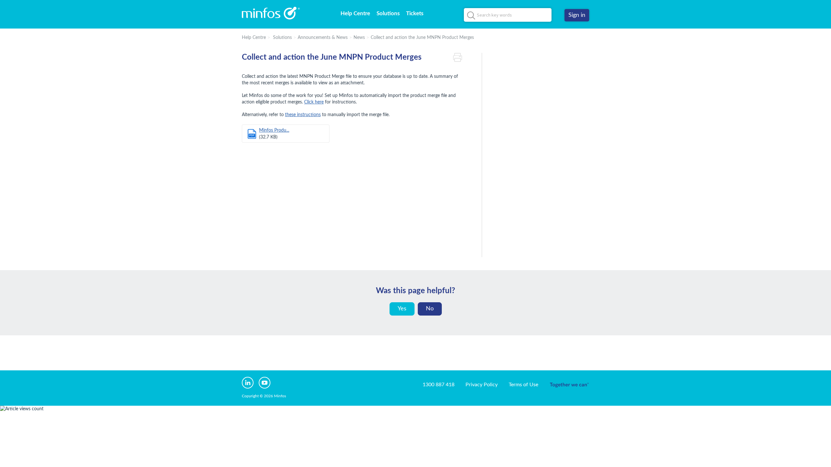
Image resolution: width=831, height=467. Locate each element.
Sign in (576, 15)
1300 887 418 (438, 384)
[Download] (403, 150)
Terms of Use (523, 384)
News (359, 37)
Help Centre (355, 13)
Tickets (414, 13)
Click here (314, 102)
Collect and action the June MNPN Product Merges (422, 37)
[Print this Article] (459, 57)
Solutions (388, 13)
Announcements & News (323, 37)
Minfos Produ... (274, 130)
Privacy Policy (481, 384)
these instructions (303, 115)
